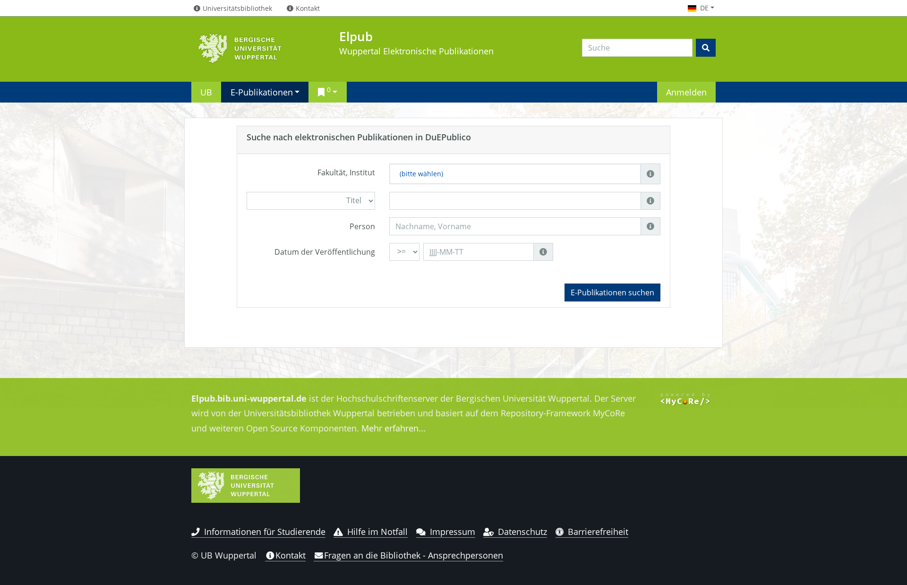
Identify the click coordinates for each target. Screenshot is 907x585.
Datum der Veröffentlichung (324, 252)
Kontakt (290, 555)
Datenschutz (522, 531)
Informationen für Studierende (264, 531)
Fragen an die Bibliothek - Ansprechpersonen (413, 555)
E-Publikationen (262, 92)
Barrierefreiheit (598, 531)
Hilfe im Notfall (377, 531)
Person (362, 226)
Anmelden (686, 92)
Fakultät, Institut (346, 172)
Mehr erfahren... (393, 428)
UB (206, 92)
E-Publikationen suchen (612, 292)
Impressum (452, 531)
